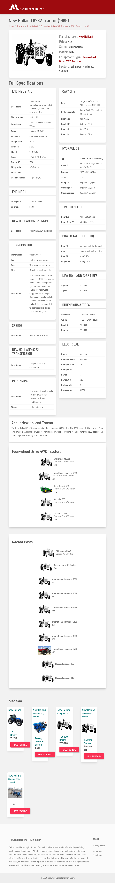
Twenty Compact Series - (39, 741)
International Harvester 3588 (64, 593)
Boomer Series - (88, 741)
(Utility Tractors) (63, 713)
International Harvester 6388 (64, 621)
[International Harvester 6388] (45, 623)
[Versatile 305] (47, 502)
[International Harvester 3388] (45, 581)
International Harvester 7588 (64, 473)
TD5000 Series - (63, 738)
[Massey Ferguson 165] (48, 678)
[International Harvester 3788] (45, 609)
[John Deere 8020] (47, 489)
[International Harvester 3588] (45, 595)
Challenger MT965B (62, 458)
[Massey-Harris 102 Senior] (46, 566)
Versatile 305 (59, 499)
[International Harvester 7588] (45, 476)
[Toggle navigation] (104, 7)
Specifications (20, 745)
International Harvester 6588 (64, 636)
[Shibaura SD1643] (49, 552)
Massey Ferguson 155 (64, 663)
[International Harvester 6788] (45, 650)
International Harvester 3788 (64, 607)
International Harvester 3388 (64, 579)
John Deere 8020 (61, 486)
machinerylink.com (66, 877)
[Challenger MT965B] (47, 462)
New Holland (86, 36)
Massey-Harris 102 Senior (64, 565)
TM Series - (14, 733)
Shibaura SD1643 (63, 551)
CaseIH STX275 (60, 513)
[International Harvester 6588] (45, 637)
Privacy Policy (99, 845)
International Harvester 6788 (64, 648)
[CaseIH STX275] (47, 516)
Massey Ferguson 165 (64, 678)
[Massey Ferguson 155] (48, 663)
